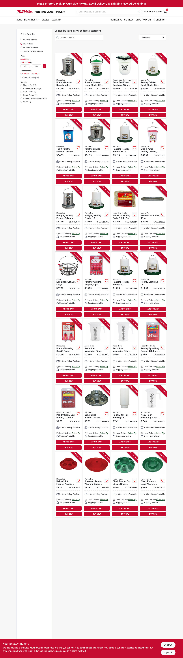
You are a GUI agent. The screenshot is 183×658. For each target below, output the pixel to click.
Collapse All (24, 74)
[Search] (139, 11)
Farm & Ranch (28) (30, 78)
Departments (31, 20)
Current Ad (116, 20)
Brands (45, 20)
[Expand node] (21, 77)
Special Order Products (33, 51)
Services (129, 20)
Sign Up (158, 12)
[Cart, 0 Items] (165, 11)
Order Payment (143, 20)
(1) (35, 98)
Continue (168, 645)
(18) (30, 85)
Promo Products (30, 39)
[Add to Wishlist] (78, 81)
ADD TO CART (68, 109)
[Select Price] (44, 66)
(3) (32, 88)
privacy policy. (9, 651)
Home (19, 20)
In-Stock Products (30, 47)
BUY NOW (68, 115)
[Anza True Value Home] (25, 11)
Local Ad (56, 20)
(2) (30, 95)
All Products (28, 43)
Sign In (147, 12)
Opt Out (168, 652)
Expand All (35, 74)
